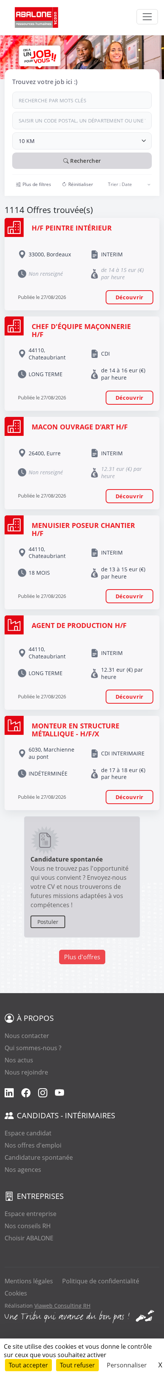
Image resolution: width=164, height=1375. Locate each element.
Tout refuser (77, 1365)
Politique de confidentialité (100, 1281)
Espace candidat (28, 1133)
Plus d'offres (82, 957)
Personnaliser (127, 1365)
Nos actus (19, 1060)
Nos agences (23, 1169)
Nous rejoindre (26, 1072)
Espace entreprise (30, 1214)
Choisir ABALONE (29, 1238)
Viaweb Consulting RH (62, 1305)
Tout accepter (28, 1365)
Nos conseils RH (28, 1226)
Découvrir (129, 297)
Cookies (16, 1293)
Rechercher (85, 160)
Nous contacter (27, 1036)
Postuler (47, 921)
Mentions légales (29, 1281)
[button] (33, 184)
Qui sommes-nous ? (33, 1048)
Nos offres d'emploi (33, 1145)
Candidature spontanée (39, 1157)
